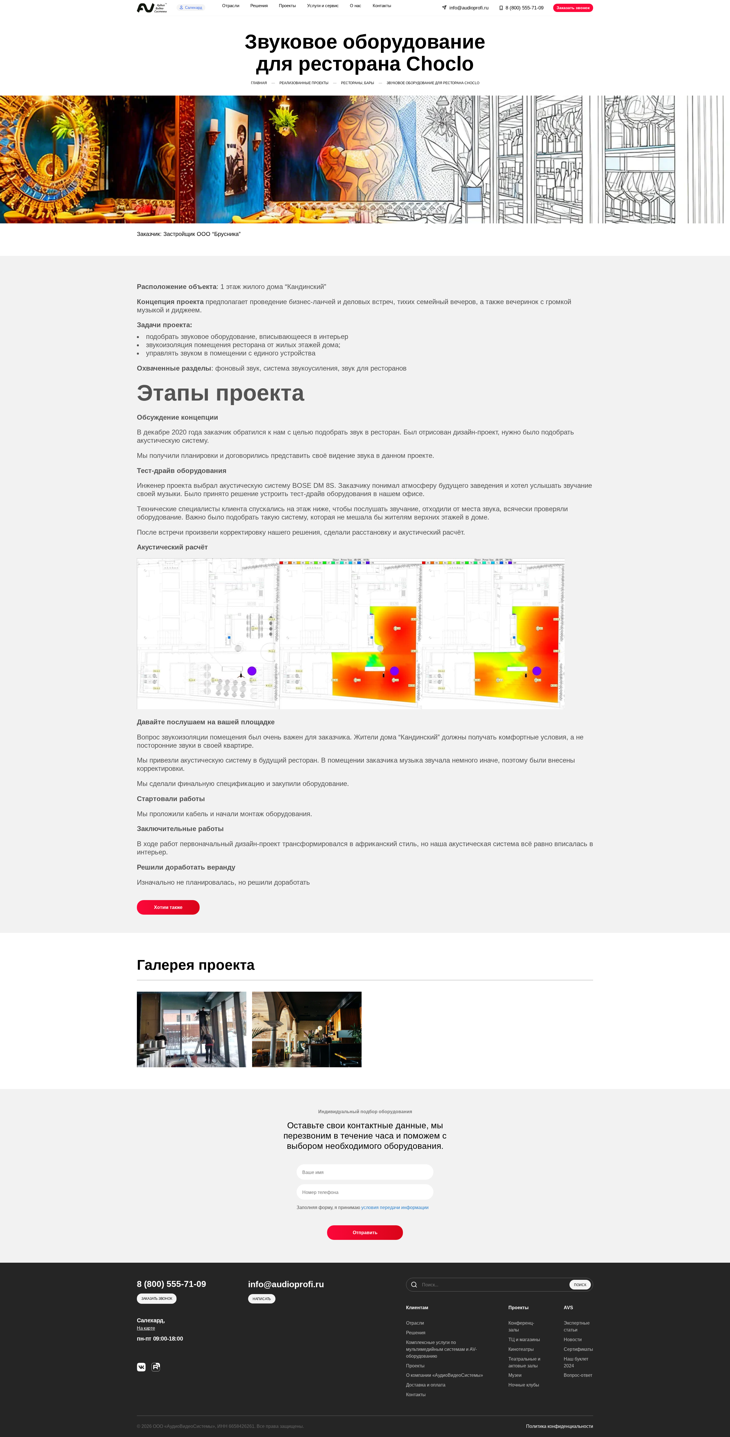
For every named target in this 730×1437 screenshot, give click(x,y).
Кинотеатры (521, 1349)
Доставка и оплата (425, 1385)
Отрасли (415, 1323)
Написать (262, 1299)
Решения (415, 1332)
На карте (146, 1328)
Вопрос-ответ (578, 1375)
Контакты (416, 1394)
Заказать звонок (573, 7)
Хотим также (168, 907)
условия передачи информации (395, 1207)
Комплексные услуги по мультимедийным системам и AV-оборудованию (441, 1349)
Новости (573, 1339)
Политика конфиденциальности (559, 1426)
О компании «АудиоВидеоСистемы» (444, 1375)
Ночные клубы (523, 1385)
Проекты (415, 1365)
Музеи (515, 1375)
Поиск (580, 1285)
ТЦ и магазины (524, 1339)
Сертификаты (578, 1349)
